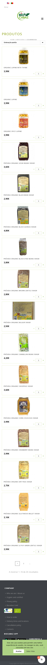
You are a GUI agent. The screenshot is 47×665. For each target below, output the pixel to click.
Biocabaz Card (12, 605)
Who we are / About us (16, 593)
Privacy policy (12, 601)
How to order (12, 617)
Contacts (10, 629)
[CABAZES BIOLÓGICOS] (23, 15)
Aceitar (19, 651)
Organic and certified (15, 597)
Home (12, 39)
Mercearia (20, 39)
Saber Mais (30, 651)
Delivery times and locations (18, 621)
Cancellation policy (14, 625)
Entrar (6, 7)
